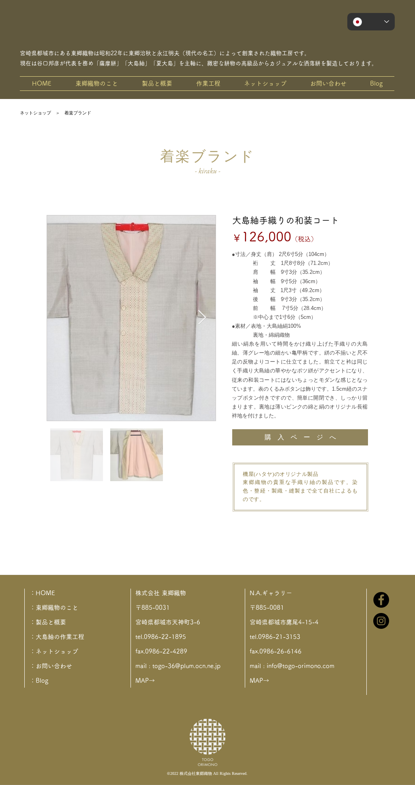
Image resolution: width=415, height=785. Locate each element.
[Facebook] (381, 600)
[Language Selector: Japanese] (371, 21)
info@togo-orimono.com (300, 666)
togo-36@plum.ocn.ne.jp (186, 666)
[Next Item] (202, 318)
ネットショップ (35, 112)
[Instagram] (381, 621)
